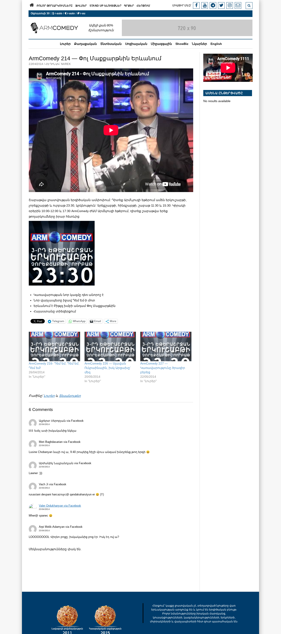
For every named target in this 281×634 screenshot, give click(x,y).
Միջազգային (161, 44)
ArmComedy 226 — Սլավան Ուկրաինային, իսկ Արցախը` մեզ (108, 368)
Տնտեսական (111, 44)
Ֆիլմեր (81, 5)
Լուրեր (65, 44)
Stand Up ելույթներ (105, 5)
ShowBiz (181, 44)
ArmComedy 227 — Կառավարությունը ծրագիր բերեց (162, 368)
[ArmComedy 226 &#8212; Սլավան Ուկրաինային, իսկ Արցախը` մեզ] (110, 346)
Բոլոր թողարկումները (55, 5)
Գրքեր (129, 5)
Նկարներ (199, 44)
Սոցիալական (136, 44)
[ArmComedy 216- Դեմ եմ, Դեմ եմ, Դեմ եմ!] (54, 346)
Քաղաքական (85, 44)
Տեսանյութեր (70, 396)
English (216, 44)
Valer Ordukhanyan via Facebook (60, 505)
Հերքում (143, 5)
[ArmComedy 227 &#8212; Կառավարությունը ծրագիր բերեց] (166, 346)
